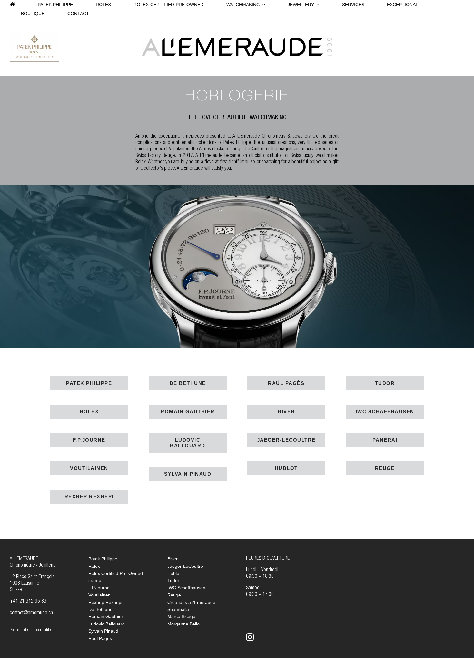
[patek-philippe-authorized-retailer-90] (34, 35)
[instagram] (250, 637)
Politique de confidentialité (30, 630)
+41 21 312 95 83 (28, 601)
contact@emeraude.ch (31, 613)
